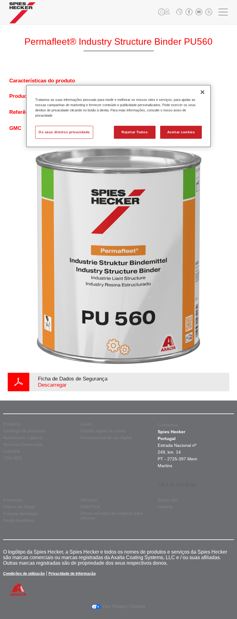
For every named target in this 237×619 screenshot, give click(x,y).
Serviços (88, 500)
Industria (11, 451)
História (165, 507)
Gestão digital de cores (102, 431)
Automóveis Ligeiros (23, 437)
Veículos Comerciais (23, 444)
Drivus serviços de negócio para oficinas (111, 515)
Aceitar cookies (181, 132)
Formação (13, 500)
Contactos (167, 424)
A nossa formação (20, 513)
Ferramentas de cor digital (106, 437)
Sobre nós (168, 500)
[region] (118, 116)
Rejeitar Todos (135, 132)
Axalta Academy (18, 520)
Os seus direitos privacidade (64, 132)
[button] (161, 11)
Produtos (12, 424)
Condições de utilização (24, 573)
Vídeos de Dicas (19, 507)
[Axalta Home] (22, 17)
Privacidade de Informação (72, 573)
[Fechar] (202, 92)
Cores (86, 424)
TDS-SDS (12, 458)
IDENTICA (90, 507)
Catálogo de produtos (24, 431)
